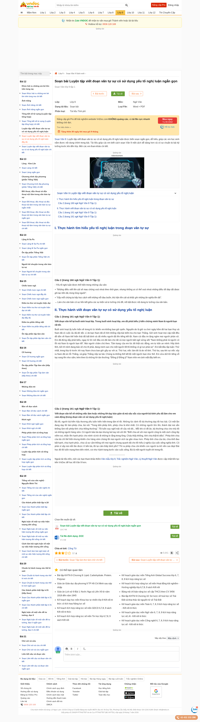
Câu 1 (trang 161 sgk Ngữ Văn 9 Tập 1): (77, 212)
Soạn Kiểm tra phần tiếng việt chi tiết (36, 328)
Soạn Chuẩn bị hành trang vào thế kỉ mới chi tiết (36, 576)
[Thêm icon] (66, 648)
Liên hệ (24, 701)
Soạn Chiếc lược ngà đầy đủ (34, 294)
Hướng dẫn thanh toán (56, 698)
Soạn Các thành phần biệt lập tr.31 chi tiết (37, 606)
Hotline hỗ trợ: (102, 24)
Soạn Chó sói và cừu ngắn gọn (35, 650)
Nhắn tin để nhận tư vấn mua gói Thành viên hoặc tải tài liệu (102, 20)
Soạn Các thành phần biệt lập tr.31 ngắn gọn (37, 599)
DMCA (49, 704)
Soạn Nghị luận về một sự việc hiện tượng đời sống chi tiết (35, 537)
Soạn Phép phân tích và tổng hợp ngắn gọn (36, 438)
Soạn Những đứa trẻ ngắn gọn (35, 391)
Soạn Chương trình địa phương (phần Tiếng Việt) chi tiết (35, 185)
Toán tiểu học (104, 695)
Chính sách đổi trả (54, 701)
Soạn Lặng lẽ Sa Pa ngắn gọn (35, 248)
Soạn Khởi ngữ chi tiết (31, 428)
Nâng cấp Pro (158, 5)
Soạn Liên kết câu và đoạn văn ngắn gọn (35, 667)
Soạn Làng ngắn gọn (31, 172)
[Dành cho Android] (129, 698)
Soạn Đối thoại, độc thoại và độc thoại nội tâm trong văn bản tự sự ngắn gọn (36, 215)
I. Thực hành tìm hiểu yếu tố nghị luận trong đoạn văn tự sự (85, 199)
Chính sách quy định (55, 688)
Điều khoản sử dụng (55, 691)
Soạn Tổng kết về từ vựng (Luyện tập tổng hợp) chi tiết (36, 122)
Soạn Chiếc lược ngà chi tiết (34, 290)
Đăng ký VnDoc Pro (29, 695)
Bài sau (135, 94)
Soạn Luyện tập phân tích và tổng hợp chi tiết (36, 467)
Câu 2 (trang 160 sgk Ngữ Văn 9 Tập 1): (77, 203)
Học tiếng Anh (104, 688)
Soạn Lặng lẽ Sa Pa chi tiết (33, 244)
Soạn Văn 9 (60, 139)
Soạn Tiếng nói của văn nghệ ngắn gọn (37, 496)
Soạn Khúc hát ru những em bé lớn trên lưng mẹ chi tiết (35, 94)
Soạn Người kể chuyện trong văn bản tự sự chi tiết (36, 273)
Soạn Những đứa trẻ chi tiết (34, 395)
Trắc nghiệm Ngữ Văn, (128, 459)
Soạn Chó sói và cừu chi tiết (34, 645)
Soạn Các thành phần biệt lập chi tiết (36, 515)
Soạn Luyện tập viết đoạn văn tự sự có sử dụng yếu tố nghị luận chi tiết (155, 560)
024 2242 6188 (147, 710)
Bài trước (99, 94)
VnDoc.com (56, 73)
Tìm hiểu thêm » (64, 127)
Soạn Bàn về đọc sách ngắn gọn (36, 415)
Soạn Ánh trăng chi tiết (31, 105)
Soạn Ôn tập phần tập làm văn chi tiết (36, 339)
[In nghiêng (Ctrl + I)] (77, 648)
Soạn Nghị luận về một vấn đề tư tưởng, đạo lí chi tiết (36, 628)
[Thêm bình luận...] (121, 656)
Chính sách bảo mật (55, 695)
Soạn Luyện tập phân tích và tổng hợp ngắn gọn (36, 460)
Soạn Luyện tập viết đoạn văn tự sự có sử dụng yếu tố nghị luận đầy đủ (36, 139)
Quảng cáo (25, 698)
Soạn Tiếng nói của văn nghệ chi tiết (36, 489)
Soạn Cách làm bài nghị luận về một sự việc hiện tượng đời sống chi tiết (36, 554)
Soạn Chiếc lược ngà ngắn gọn (35, 299)
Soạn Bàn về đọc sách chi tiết (34, 411)
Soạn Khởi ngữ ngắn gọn (32, 424)
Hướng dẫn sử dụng (29, 691)
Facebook (77, 688)
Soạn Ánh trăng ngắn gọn (33, 109)
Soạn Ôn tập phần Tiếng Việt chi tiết (36, 258)
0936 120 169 (30, 704)
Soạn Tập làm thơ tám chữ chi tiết (80, 560)
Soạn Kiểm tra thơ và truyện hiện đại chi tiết (36, 308)
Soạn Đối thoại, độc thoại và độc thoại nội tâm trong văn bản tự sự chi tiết (36, 225)
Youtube (76, 691)
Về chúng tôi (26, 688)
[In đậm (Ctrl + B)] (71, 648)
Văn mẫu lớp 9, (108, 459)
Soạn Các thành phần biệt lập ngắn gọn (34, 508)
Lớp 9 (61, 73)
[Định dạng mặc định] (83, 648)
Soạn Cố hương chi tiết (32, 361)
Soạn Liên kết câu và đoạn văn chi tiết (36, 659)
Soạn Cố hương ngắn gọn (33, 356)
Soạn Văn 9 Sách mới (75, 73)
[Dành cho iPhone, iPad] (129, 694)
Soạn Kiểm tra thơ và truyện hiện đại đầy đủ (36, 316)
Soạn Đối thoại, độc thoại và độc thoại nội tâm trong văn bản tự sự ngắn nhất (36, 205)
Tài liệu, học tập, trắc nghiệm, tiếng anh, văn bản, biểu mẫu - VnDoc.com (36, 5)
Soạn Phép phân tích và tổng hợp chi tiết (36, 445)
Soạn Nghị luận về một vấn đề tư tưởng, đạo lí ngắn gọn (36, 621)
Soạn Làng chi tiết (29, 168)
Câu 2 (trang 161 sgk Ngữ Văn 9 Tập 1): (77, 216)
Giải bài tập (103, 691)
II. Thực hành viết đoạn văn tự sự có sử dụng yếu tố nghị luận (86, 208)
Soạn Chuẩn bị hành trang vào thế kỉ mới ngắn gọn (36, 584)
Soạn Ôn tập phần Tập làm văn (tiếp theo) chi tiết (35, 374)
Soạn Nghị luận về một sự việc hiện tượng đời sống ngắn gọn (35, 530)
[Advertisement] (100, 49)
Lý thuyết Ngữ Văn (148, 459)
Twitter (75, 695)
